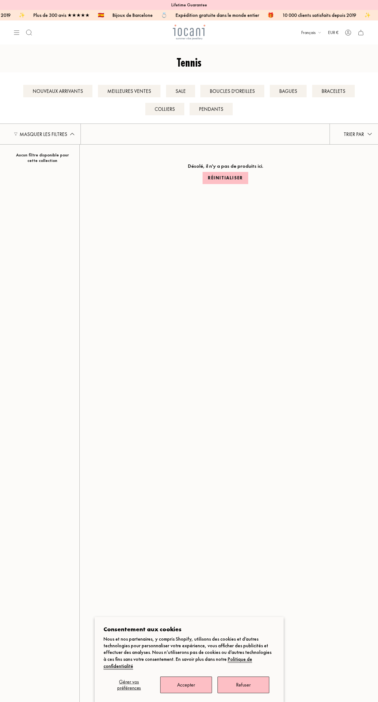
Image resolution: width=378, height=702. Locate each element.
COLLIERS (165, 109)
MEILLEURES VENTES (129, 91)
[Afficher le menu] (16, 32)
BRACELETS (333, 91)
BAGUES (288, 91)
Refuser (243, 685)
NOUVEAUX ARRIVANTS (58, 91)
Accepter (186, 685)
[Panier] (360, 32)
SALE (180, 91)
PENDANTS (211, 109)
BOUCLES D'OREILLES (232, 91)
